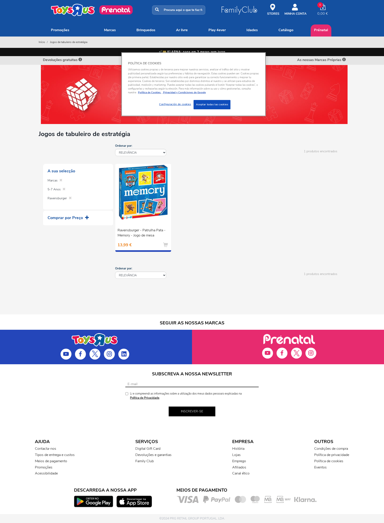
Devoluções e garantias (153, 454)
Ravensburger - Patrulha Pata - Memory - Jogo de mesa (142, 233)
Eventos (320, 467)
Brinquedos (145, 30)
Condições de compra (331, 448)
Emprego (239, 461)
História (238, 448)
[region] (193, 84)
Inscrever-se (192, 411)
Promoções (60, 30)
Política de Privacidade (144, 398)
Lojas (236, 454)
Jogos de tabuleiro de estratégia (68, 42)
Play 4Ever (217, 30)
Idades (252, 30)
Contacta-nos (45, 448)
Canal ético (241, 473)
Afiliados (239, 467)
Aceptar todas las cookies (212, 104)
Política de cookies (328, 461)
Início (42, 42)
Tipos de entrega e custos (55, 454)
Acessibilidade (46, 473)
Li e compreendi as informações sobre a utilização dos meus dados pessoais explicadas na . (186, 396)
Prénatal (321, 30)
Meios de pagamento (51, 461)
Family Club (144, 461)
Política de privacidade (331, 454)
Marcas (110, 30)
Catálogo (285, 30)
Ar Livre (182, 30)
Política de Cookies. (149, 92)
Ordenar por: (123, 146)
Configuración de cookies (175, 104)
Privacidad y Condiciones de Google (184, 92)
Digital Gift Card (147, 448)
